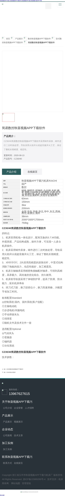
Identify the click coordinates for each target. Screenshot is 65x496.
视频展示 (18, 421)
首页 (8, 39)
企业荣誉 (18, 408)
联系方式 (7, 463)
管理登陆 (26, 483)
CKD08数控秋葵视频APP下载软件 (14, 369)
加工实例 (7, 449)
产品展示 (19, 39)
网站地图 (15, 483)
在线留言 (18, 463)
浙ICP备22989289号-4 (34, 479)
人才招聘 (29, 408)
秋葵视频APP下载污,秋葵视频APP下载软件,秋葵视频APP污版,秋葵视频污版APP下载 (21, 0)
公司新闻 (7, 435)
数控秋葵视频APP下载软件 (39, 39)
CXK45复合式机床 (10, 372)
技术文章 (18, 435)
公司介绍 (7, 408)
